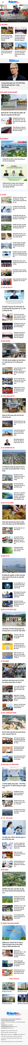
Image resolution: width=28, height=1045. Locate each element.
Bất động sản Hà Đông (22, 991)
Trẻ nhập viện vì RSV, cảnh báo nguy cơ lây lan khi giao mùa (19, 208)
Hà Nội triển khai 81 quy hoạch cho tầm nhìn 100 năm (19, 422)
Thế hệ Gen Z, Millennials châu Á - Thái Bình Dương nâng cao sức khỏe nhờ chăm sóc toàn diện (20, 953)
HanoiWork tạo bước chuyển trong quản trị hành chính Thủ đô (20, 271)
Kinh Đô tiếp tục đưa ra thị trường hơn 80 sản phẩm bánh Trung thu (19, 971)
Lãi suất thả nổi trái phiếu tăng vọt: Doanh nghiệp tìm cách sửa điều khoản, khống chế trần (19, 540)
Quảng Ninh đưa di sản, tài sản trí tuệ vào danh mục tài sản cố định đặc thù (19, 235)
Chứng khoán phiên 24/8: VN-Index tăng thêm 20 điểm (19, 549)
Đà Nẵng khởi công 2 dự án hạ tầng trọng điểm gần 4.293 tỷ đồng (20, 262)
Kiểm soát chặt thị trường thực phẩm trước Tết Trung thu (19, 854)
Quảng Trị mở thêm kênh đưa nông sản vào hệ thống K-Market (19, 706)
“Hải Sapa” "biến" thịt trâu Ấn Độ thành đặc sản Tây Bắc (19, 636)
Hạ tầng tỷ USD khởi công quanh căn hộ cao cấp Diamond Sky (19, 485)
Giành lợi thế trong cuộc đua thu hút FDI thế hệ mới (7, 53)
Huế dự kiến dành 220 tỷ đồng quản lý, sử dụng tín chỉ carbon (19, 757)
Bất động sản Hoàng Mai (23, 1003)
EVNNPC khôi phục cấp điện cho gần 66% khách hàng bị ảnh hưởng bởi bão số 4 (19, 226)
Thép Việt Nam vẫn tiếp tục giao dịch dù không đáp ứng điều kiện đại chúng (19, 129)
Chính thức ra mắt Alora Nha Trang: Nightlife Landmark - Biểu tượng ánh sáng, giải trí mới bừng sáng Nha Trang (19, 496)
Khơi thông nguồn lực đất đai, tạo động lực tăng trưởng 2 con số (19, 441)
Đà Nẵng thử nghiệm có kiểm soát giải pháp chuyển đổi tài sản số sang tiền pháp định (13, 577)
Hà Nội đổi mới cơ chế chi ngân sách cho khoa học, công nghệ (19, 802)
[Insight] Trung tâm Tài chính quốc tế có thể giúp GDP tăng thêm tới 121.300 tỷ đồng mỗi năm (13, 308)
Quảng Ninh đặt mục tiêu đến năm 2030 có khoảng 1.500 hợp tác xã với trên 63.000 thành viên (20, 371)
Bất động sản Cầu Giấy (6, 991)
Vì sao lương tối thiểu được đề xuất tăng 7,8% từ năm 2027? (19, 916)
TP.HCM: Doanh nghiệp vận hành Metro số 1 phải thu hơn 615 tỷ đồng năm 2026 (13, 362)
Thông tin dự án (14, 979)
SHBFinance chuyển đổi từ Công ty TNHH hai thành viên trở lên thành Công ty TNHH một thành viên (12, 944)
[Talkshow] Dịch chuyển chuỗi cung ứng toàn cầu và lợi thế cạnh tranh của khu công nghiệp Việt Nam (13, 185)
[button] (2, 13)
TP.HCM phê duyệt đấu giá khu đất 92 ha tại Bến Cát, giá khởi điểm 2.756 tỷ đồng (20, 217)
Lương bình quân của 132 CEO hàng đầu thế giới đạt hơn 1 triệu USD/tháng (13, 85)
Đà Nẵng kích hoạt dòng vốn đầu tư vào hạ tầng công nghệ (19, 811)
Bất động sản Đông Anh (7, 1003)
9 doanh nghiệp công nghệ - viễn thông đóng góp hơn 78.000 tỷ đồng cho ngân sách (14, 785)
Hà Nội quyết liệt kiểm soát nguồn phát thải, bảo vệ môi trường (19, 748)
